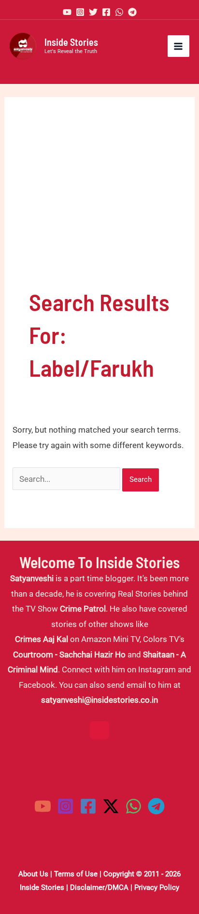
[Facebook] (106, 12)
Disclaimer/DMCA (99, 887)
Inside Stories (71, 42)
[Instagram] (80, 12)
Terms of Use (76, 874)
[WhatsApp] (119, 12)
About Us (33, 874)
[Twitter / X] (110, 806)
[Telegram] (132, 12)
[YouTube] (67, 12)
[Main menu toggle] (179, 46)
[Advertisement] (99, 203)
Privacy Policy (156, 887)
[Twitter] (93, 12)
